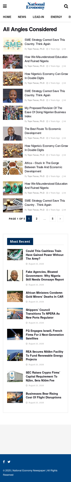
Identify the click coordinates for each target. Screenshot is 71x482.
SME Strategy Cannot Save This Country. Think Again (45, 41)
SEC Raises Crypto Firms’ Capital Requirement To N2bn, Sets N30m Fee (43, 376)
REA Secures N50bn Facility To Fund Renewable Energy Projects (44, 355)
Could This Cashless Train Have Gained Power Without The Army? (45, 254)
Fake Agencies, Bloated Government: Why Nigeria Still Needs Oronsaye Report (45, 275)
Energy (56, 17)
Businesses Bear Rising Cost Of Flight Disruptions (43, 395)
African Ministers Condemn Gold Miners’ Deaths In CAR (44, 294)
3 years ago (54, 49)
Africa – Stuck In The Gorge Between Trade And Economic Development (43, 167)
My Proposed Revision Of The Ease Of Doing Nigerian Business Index (45, 112)
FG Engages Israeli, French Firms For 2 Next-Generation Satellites (45, 334)
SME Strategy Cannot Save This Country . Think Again (45, 202)
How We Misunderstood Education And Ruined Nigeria (46, 59)
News (22, 17)
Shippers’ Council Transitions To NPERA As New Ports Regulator (43, 313)
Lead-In (38, 17)
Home (7, 17)
